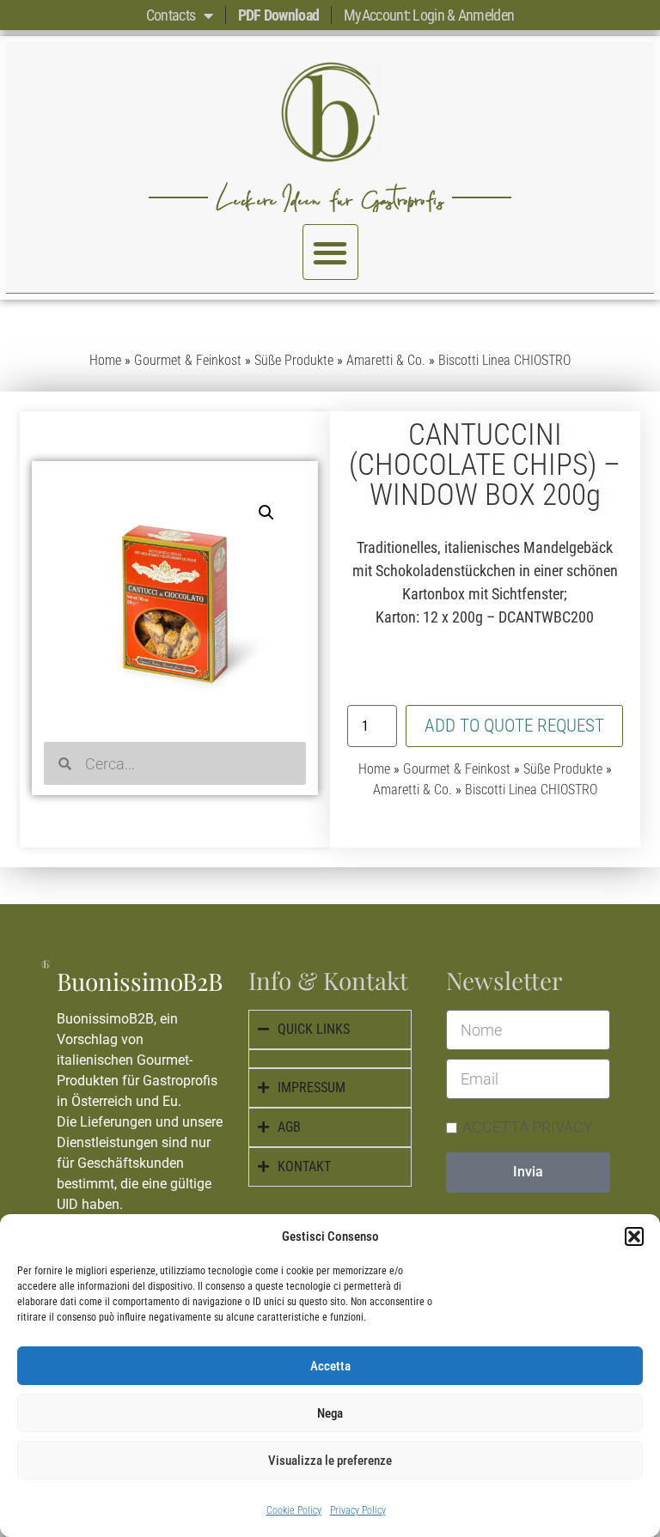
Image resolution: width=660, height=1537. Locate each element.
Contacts (170, 15)
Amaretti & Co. (385, 360)
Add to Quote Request (514, 725)
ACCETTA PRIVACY (527, 1126)
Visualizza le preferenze (330, 1460)
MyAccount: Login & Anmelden (429, 15)
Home (105, 360)
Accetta (330, 1366)
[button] (634, 1236)
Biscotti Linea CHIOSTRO (504, 360)
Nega (330, 1413)
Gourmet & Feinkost (187, 360)
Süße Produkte (293, 360)
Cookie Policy (293, 1510)
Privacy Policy (358, 1510)
